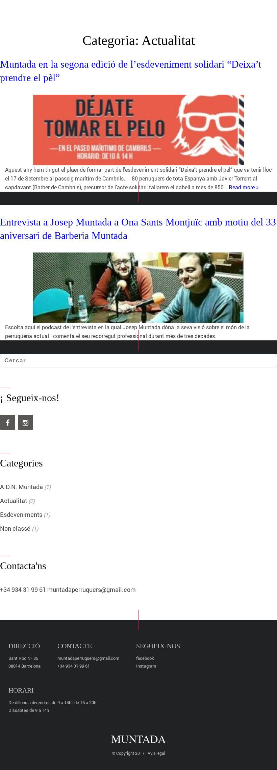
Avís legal (156, 753)
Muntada (135, 12)
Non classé (15, 528)
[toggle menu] (258, 11)
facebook (145, 658)
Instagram (146, 666)
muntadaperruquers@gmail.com (91, 589)
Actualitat (13, 501)
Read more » (244, 187)
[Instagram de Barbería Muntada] (25, 422)
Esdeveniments (21, 514)
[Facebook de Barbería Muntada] (7, 422)
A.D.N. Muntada (21, 487)
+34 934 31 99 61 (23, 589)
